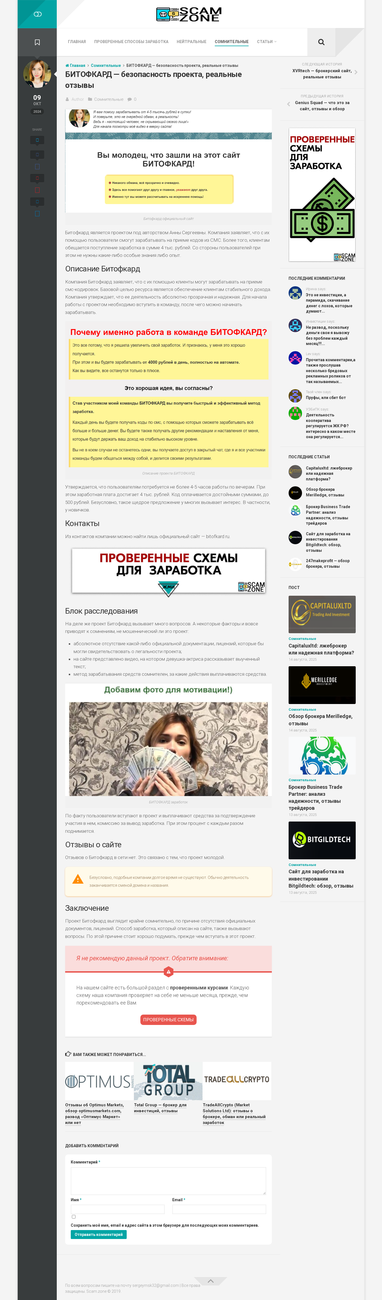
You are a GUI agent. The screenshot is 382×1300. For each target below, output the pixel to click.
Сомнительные (232, 41)
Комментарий (85, 1162)
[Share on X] (37, 142)
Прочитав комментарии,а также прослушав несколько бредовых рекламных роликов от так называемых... (330, 371)
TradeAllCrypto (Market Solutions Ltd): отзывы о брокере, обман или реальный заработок (234, 1113)
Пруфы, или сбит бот (326, 397)
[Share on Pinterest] (37, 184)
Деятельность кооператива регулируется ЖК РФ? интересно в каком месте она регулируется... (330, 426)
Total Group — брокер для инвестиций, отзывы (160, 1107)
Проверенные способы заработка (131, 41)
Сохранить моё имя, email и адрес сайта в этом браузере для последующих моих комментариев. (165, 1225)
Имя (76, 1200)
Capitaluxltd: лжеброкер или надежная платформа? (329, 473)
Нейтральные (191, 41)
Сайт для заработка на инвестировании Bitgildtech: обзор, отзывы (321, 878)
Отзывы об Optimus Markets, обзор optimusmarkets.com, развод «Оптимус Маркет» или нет (94, 1113)
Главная (77, 41)
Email (178, 1200)
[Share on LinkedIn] (37, 208)
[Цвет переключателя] (37, 14)
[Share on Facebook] (37, 161)
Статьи (265, 41)
